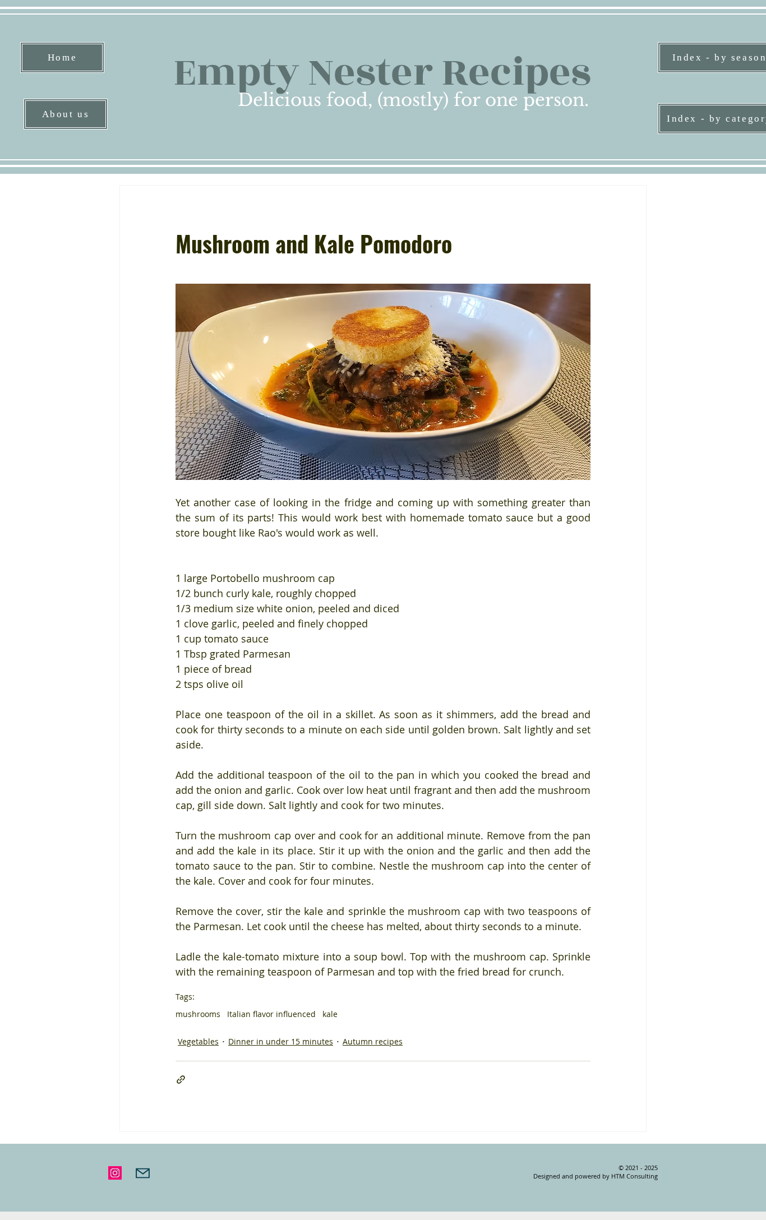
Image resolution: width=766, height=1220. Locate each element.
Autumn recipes (373, 1041)
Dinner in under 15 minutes (280, 1041)
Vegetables (198, 1041)
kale (330, 1014)
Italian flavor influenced (271, 1014)
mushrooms (198, 1014)
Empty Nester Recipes (382, 73)
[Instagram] (115, 1173)
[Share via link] (181, 1079)
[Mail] (142, 1172)
